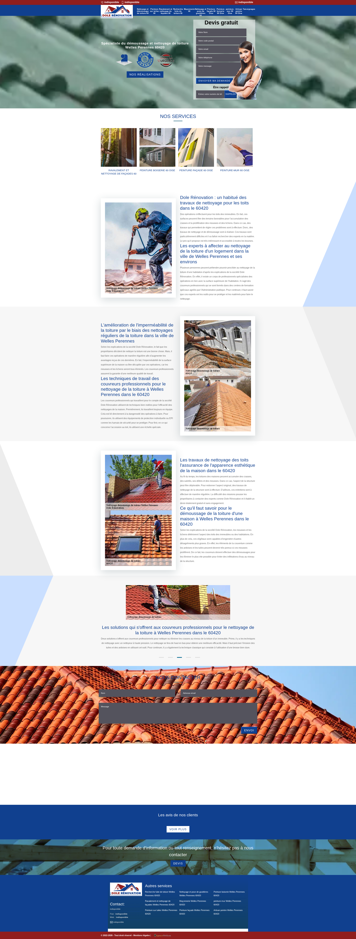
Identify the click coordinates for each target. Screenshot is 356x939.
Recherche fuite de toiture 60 (178, 11)
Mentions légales (141, 935)
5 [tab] (197, 657)
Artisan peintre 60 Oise (238, 11)
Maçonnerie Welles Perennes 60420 (192, 903)
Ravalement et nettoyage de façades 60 (165, 11)
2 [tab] (170, 657)
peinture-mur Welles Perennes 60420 (227, 903)
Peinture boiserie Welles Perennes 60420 (229, 894)
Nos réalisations (145, 74)
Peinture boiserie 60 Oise (220, 11)
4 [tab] (188, 657)
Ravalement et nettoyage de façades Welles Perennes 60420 (159, 903)
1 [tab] (161, 657)
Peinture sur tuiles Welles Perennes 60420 (161, 912)
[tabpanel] (178, 637)
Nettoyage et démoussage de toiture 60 (143, 11)
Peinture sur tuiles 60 (154, 11)
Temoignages (249, 9)
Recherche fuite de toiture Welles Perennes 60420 (160, 894)
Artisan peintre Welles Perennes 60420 (228, 912)
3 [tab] (179, 657)
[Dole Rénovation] (117, 11)
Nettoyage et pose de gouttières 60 (200, 12)
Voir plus (178, 829)
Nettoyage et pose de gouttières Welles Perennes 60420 (193, 894)
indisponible (111, 2)
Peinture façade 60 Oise (211, 11)
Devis (178, 863)
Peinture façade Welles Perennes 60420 (194, 912)
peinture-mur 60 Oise (230, 11)
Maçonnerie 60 (189, 10)
